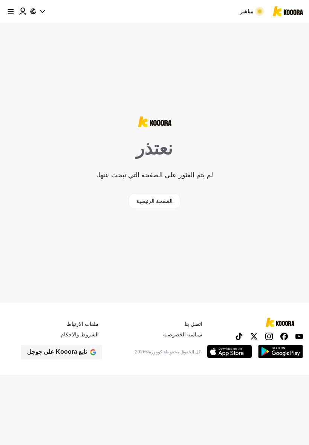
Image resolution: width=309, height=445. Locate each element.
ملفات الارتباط (83, 324)
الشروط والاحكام (80, 334)
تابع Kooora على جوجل (57, 351)
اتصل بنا (193, 324)
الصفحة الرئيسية (154, 201)
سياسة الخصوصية (182, 334)
